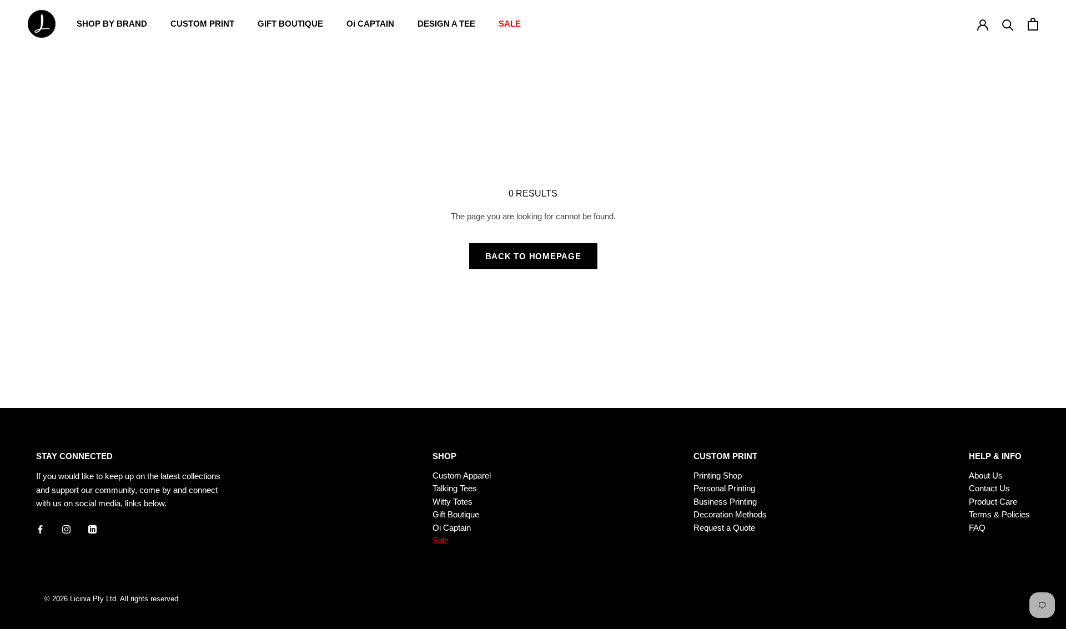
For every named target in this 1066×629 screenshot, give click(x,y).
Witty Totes (452, 501)
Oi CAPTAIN (370, 23)
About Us (986, 475)
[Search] (1008, 24)
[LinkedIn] (92, 529)
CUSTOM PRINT (202, 23)
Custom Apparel (462, 475)
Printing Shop (717, 475)
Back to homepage (533, 256)
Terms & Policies (999, 514)
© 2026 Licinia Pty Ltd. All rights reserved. (112, 599)
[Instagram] (66, 529)
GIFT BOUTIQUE (290, 23)
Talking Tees (455, 488)
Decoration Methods (730, 514)
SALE (510, 23)
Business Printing (725, 501)
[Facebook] (40, 529)
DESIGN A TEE (446, 23)
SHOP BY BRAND (112, 23)
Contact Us (989, 488)
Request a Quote (724, 527)
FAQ (977, 527)
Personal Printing (724, 488)
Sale (441, 540)
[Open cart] (1033, 24)
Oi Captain (452, 527)
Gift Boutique (456, 514)
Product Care (993, 501)
